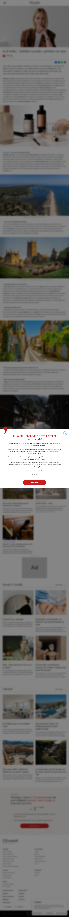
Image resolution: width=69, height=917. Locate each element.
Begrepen (34, 482)
